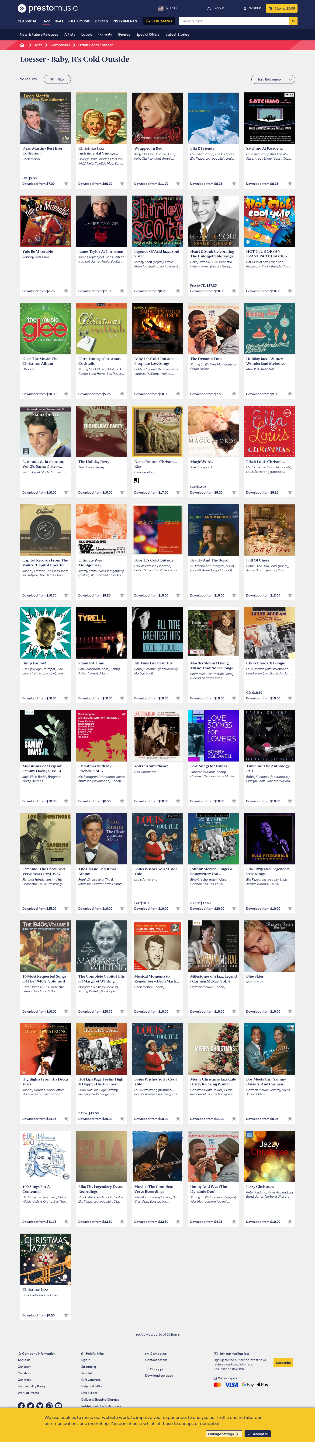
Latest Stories (177, 34)
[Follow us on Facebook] (22, 1405)
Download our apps (159, 1376)
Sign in (219, 8)
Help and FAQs (91, 1386)
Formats (105, 34)
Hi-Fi (59, 21)
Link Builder (89, 1393)
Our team (24, 1367)
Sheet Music (79, 21)
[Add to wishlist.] (66, 183)
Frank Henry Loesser (95, 44)
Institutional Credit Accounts (101, 1406)
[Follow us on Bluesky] (41, 1405)
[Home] (22, 44)
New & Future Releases (39, 34)
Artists (69, 34)
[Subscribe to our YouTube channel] (59, 1405)
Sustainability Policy (31, 1386)
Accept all (260, 1434)
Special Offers (148, 34)
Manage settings (221, 1434)
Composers (60, 44)
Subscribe (283, 1363)
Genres (124, 34)
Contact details (156, 1360)
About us (24, 1360)
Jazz (46, 21)
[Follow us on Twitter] (31, 1405)
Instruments (125, 21)
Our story (24, 1380)
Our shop (24, 1373)
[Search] (293, 21)
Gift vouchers (90, 1380)
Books (101, 21)
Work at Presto (28, 1393)
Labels (86, 34)
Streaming (162, 21)
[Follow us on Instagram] (50, 1405)
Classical (27, 21)
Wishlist (255, 8)
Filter (61, 79)
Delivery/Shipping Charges (100, 1400)
